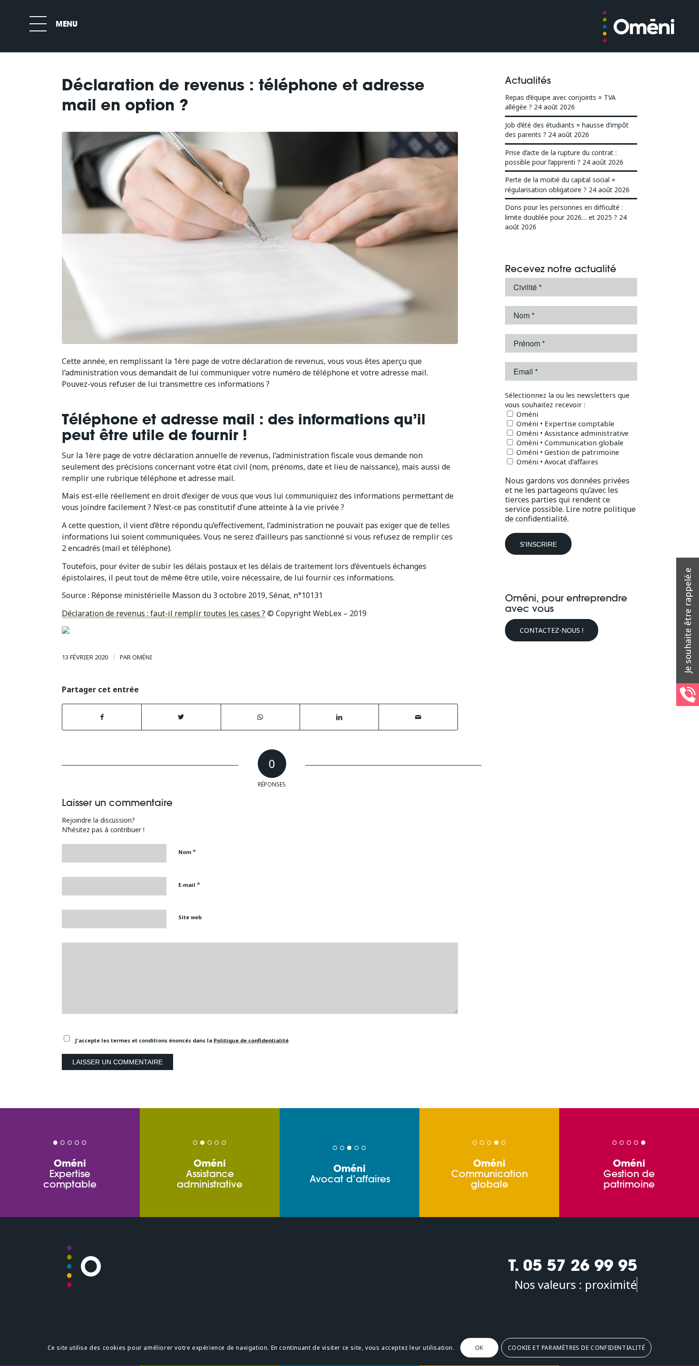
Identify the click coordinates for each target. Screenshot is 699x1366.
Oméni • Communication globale (569, 442)
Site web (190, 917)
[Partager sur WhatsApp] (260, 717)
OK (479, 1348)
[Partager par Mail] (418, 717)
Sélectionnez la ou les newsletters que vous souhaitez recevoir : (567, 399)
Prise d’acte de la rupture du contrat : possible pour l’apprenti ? (561, 157)
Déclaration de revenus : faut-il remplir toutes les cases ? (163, 613)
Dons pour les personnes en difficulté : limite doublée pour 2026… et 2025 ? (564, 212)
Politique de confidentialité (251, 1040)
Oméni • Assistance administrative (572, 433)
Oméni (142, 657)
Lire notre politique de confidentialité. (570, 514)
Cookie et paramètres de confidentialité (576, 1348)
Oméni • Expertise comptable (564, 423)
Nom (187, 851)
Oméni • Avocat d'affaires (556, 461)
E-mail (189, 884)
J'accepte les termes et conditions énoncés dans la (182, 1040)
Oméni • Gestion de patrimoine (567, 452)
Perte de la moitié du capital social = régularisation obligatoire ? (560, 184)
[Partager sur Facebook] (101, 717)
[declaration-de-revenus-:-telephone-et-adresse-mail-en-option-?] (260, 238)
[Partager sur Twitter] (181, 717)
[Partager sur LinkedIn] (339, 717)
